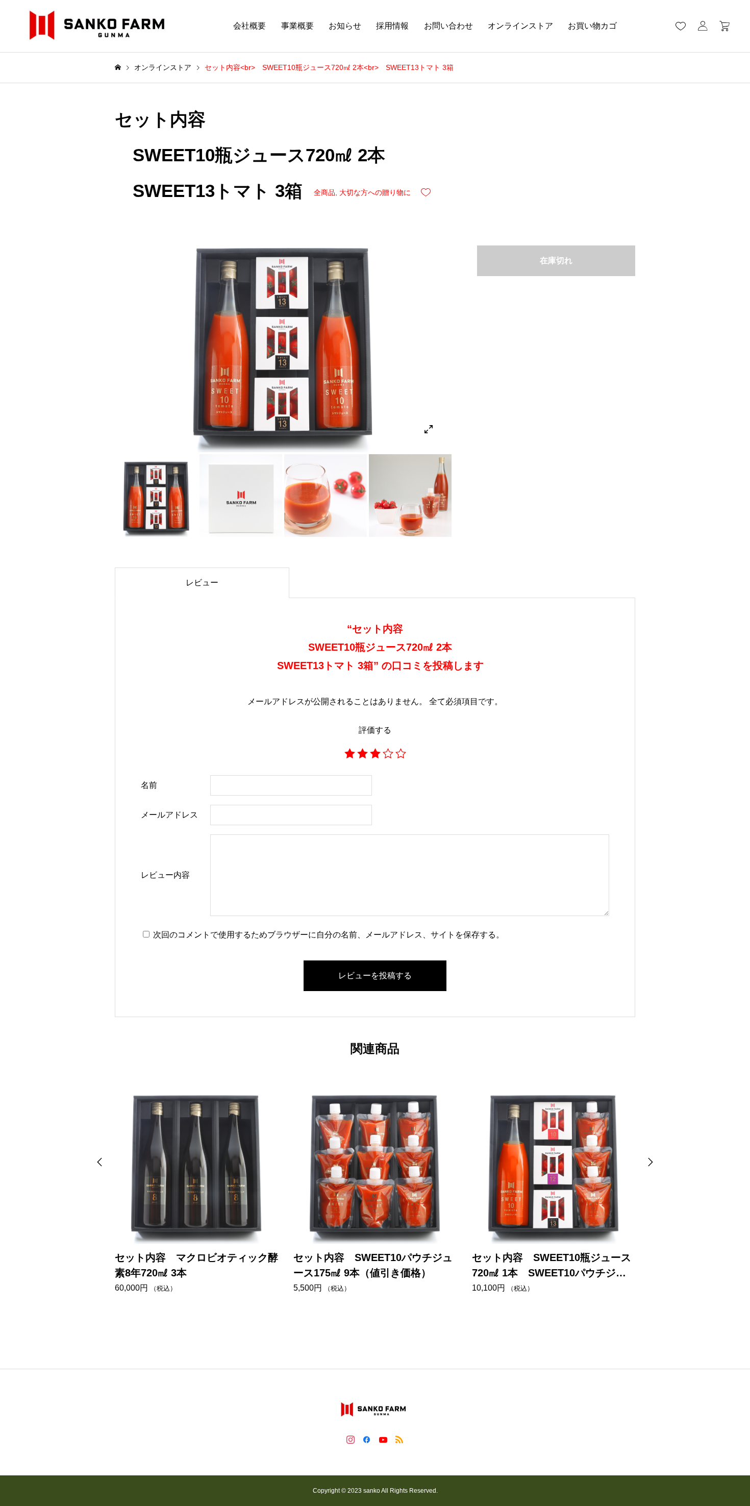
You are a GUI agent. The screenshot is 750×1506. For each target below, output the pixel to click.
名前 (149, 785)
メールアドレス (169, 814)
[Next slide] (650, 1162)
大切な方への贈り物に (375, 192)
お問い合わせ (448, 25)
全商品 (324, 192)
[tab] (202, 582)
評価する (375, 730)
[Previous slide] (99, 1162)
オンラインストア (520, 25)
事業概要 (297, 25)
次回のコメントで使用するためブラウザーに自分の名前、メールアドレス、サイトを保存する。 (328, 934)
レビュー (202, 582)
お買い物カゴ (592, 25)
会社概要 (249, 25)
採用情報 (392, 25)
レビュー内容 (165, 875)
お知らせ (345, 25)
